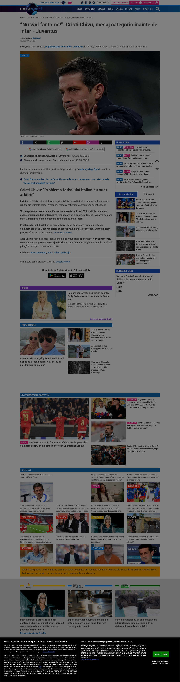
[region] (90, 660)
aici (40, 667)
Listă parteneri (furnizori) (90, 659)
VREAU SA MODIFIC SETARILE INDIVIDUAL (160, 662)
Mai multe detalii (49, 652)
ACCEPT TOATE (161, 654)
